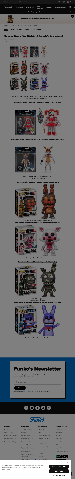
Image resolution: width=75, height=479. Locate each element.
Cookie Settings (59, 475)
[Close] (67, 462)
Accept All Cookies (59, 467)
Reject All (59, 471)
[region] (35, 469)
